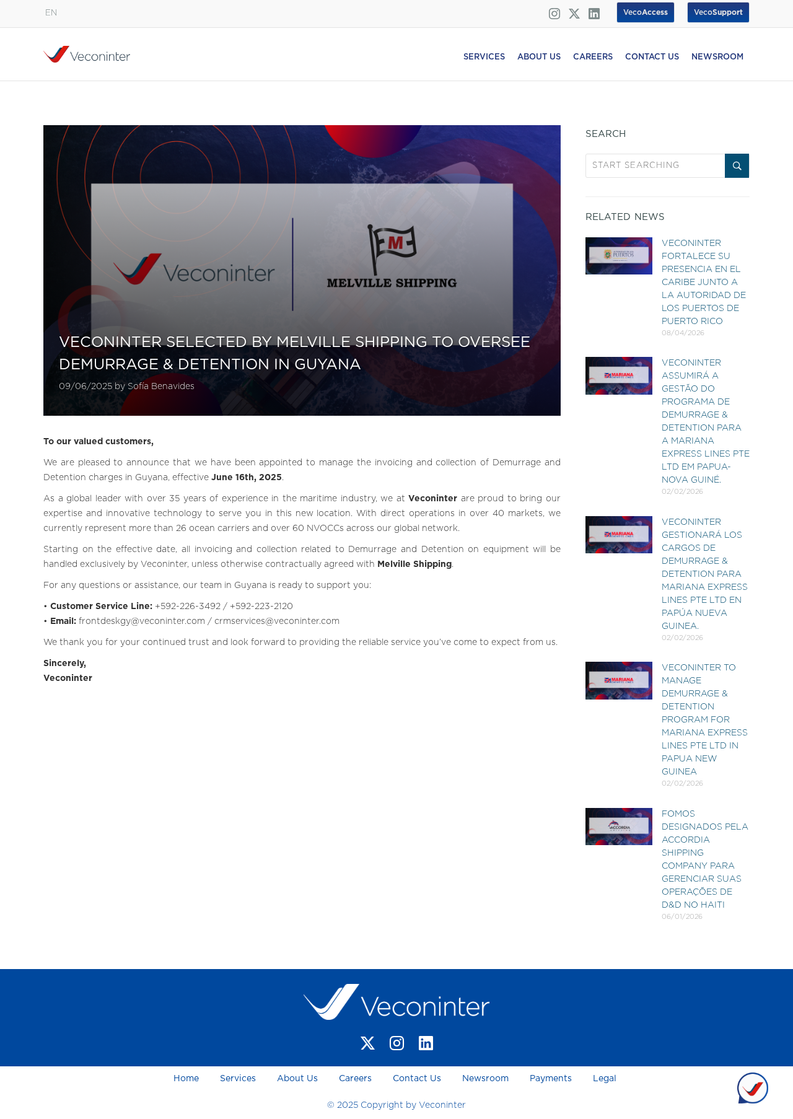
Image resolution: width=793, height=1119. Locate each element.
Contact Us (417, 1078)
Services (238, 1078)
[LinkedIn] (426, 1043)
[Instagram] (397, 1043)
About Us (297, 1078)
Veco (718, 12)
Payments (551, 1078)
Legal (604, 1078)
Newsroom (485, 1078)
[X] (368, 1043)
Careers (355, 1078)
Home (187, 1078)
